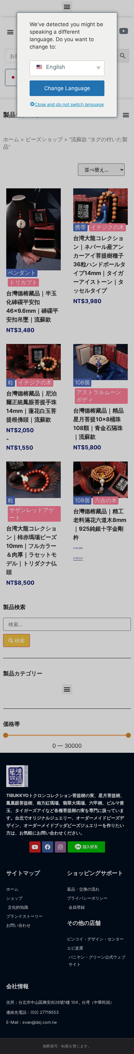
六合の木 (105, 500)
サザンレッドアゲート (31, 514)
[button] (67, 6)
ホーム (11, 139)
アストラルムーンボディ (98, 396)
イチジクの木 (107, 227)
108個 (82, 382)
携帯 (80, 227)
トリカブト (23, 282)
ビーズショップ (44, 139)
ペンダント (22, 272)
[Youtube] (35, 847)
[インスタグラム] (60, 847)
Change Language (67, 88)
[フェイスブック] (47, 847)
